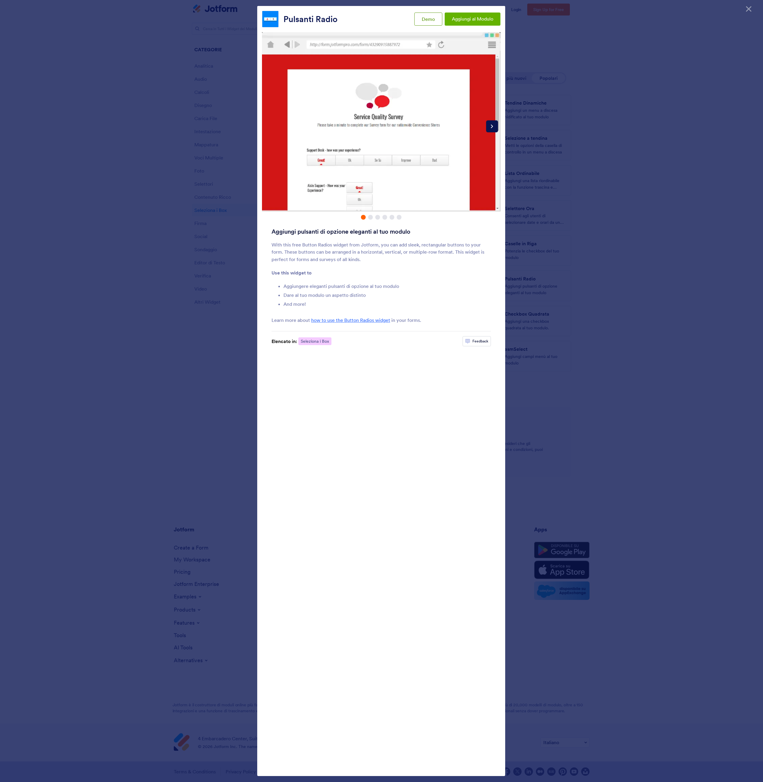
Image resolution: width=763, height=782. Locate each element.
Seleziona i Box (315, 341)
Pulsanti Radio (310, 19)
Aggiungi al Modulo (472, 19)
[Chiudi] (748, 8)
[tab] (363, 217)
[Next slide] (492, 126)
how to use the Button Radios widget (350, 320)
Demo (428, 19)
